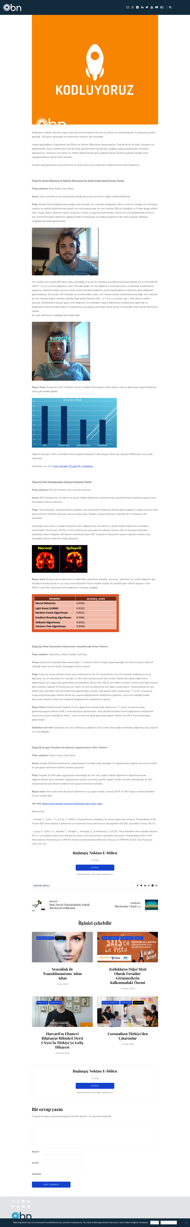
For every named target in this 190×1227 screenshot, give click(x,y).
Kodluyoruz (126, 938)
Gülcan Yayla (41, 886)
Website (36, 1174)
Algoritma (42, 1002)
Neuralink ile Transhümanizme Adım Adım (62, 973)
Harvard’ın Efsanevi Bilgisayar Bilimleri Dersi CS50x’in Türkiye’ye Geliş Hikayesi (62, 1040)
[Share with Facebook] (138, 885)
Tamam (154, 1222)
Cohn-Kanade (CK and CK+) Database (73, 466)
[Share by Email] (156, 885)
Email (35, 1163)
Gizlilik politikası (169, 1222)
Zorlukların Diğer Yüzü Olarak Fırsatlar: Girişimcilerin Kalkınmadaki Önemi (128, 976)
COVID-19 (126, 1002)
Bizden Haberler (45, 938)
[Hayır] (186, 1222)
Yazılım (138, 938)
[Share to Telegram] (152, 885)
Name (35, 1151)
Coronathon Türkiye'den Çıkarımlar (128, 1035)
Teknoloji (60, 938)
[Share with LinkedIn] (145, 885)
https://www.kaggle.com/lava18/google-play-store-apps (72, 803)
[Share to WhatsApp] (149, 885)
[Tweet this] (141, 885)
